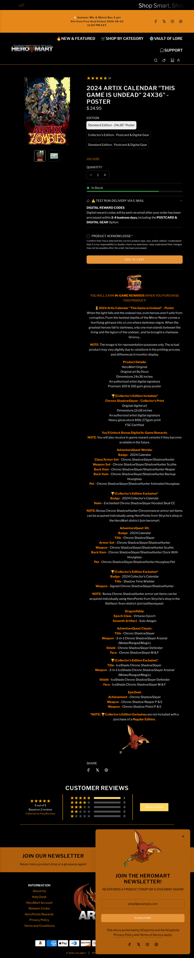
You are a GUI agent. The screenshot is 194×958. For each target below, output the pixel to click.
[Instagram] (172, 21)
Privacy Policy (123, 935)
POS (94, 953)
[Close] (183, 836)
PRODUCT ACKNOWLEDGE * (112, 236)
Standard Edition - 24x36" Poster (111, 125)
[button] (14, 111)
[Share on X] (97, 771)
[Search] (156, 60)
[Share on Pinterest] (106, 771)
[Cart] (172, 60)
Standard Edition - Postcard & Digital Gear (117, 145)
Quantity (94, 167)
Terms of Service (151, 935)
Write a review (154, 807)
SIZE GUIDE (93, 158)
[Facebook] (156, 21)
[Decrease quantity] (91, 175)
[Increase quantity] (105, 175)
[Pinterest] (181, 21)
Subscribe (142, 917)
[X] (164, 21)
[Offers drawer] (164, 60)
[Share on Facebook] (88, 771)
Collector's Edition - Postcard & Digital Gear (118, 135)
